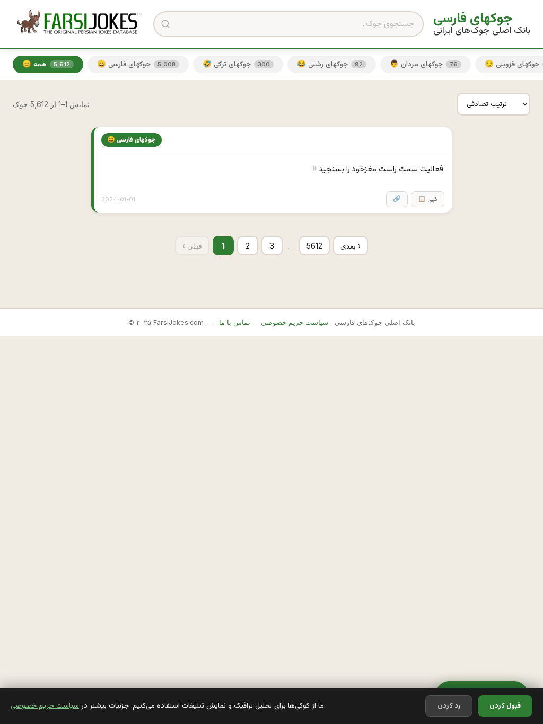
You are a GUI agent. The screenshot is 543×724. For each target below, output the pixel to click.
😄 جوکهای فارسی (136, 64)
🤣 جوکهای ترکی (236, 64)
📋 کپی (427, 199)
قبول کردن (505, 706)
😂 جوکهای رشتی (330, 64)
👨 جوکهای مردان (424, 64)
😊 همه (46, 64)
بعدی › (350, 245)
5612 (314, 245)
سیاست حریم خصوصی (45, 705)
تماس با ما (234, 322)
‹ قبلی (192, 245)
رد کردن (448, 706)
